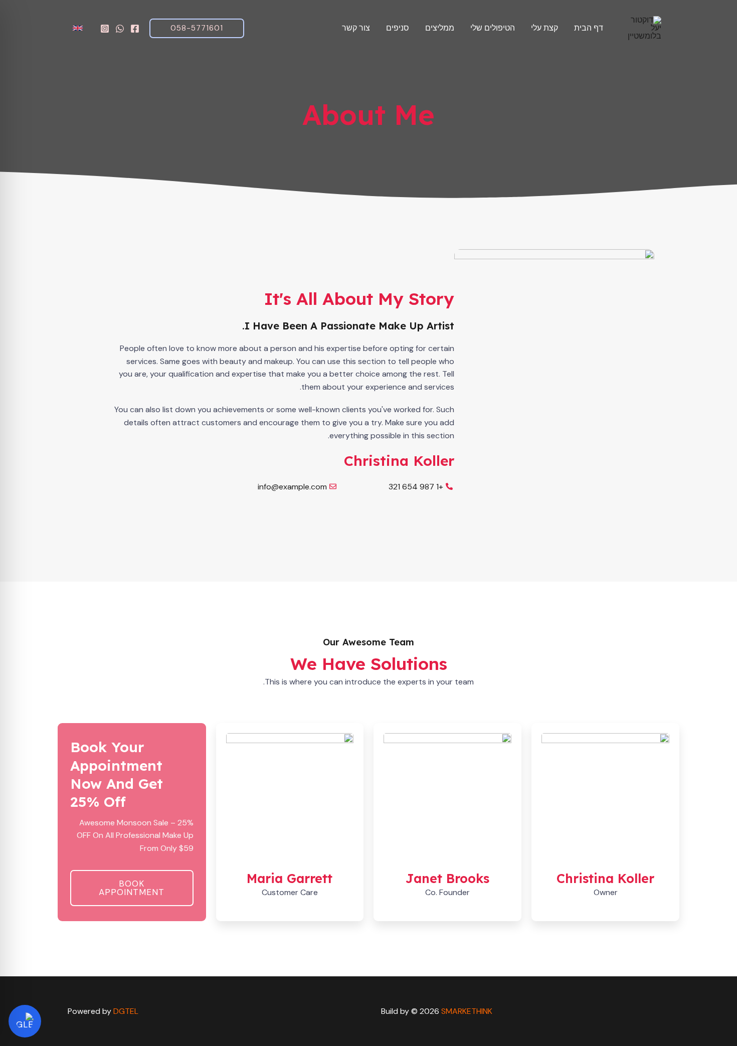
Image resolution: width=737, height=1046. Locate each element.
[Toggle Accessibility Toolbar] (25, 1021)
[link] (79, 28)
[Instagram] (104, 28)
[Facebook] (134, 28)
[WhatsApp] (119, 28)
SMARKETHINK (466, 1011)
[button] (196, 28)
